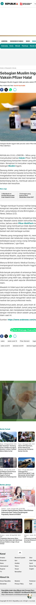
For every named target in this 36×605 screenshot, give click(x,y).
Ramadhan (18, 571)
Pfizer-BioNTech (26, 223)
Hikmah (17, 46)
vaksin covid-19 (12, 341)
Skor (30, 557)
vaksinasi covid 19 (18, 346)
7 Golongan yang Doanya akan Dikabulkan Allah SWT (26, 195)
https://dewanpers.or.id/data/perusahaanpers (16, 594)
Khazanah (8, 68)
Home (2, 68)
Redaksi (17, 581)
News (2, 563)
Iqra (16, 560)
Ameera (2, 557)
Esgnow (2, 569)
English (31, 569)
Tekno (17, 566)
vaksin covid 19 (5, 346)
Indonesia (4, 46)
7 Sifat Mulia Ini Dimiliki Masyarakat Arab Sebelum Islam (8, 195)
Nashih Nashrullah (19, 85)
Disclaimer (3, 584)
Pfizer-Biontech (25, 341)
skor (28, 41)
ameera (4, 41)
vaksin (2, 341)
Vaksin (21, 158)
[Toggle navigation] (2, 3)
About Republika (5, 581)
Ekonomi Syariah (16, 41)
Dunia (11, 46)
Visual (17, 569)
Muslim (11, 166)
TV (1, 571)
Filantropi (25, 46)
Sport (31, 563)
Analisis (17, 563)
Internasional (4, 566)
